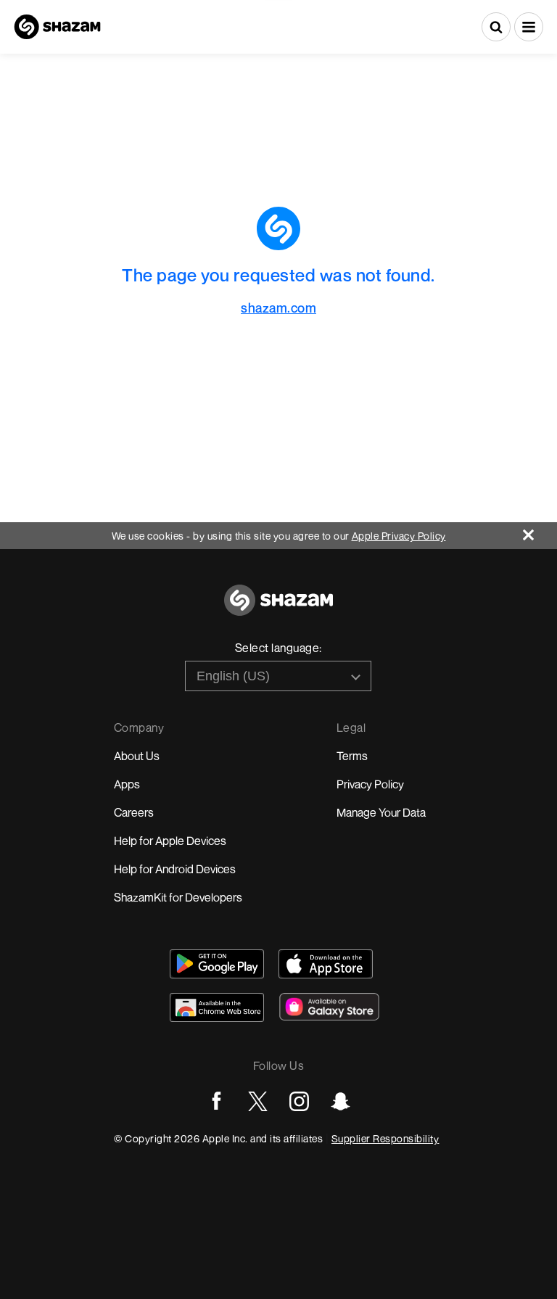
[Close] (540, 531)
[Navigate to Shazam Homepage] (57, 27)
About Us (137, 756)
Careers (134, 812)
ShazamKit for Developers (178, 897)
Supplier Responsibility (385, 1138)
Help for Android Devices (175, 869)
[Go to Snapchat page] (340, 1101)
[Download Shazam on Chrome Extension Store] (217, 1007)
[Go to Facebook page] (216, 1101)
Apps (127, 784)
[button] (528, 26)
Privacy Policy (370, 784)
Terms (352, 756)
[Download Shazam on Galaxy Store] (329, 1006)
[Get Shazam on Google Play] (217, 963)
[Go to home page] (278, 608)
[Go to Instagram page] (299, 1101)
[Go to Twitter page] (258, 1101)
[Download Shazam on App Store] (325, 963)
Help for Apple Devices (170, 840)
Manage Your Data (381, 812)
